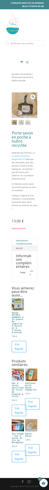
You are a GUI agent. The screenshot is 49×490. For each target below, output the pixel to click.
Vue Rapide (19, 346)
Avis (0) (19, 248)
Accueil (15, 74)
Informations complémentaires (24, 242)
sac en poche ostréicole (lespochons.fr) (23, 156)
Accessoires (26, 74)
